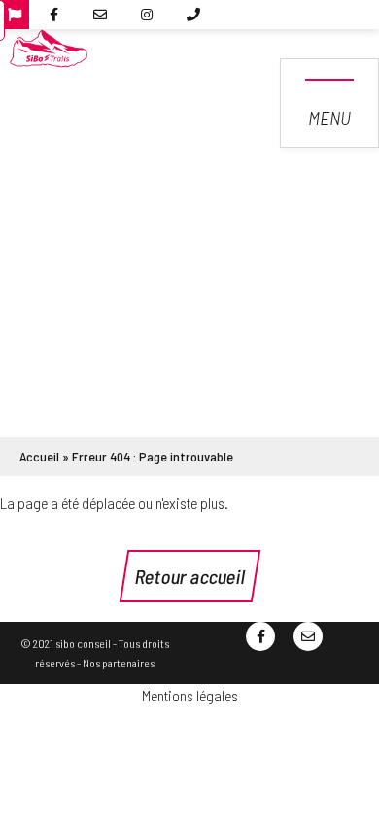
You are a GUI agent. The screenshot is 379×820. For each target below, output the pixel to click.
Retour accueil (190, 576)
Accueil (39, 456)
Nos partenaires (119, 662)
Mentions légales (190, 695)
